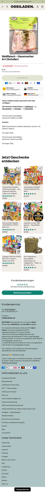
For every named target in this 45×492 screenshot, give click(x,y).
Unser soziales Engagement (11, 398)
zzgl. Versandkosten (14, 71)
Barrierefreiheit (7, 381)
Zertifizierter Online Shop (10, 385)
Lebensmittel (6, 446)
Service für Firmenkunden (11, 419)
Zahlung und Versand (9, 363)
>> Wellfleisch (28, 107)
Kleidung (5, 453)
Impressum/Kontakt (9, 378)
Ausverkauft (6, 433)
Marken (4, 480)
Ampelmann (6, 467)
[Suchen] (7, 6)
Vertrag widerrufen (22, 489)
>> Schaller (17, 109)
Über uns (5, 395)
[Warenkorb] (42, 6)
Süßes (4, 477)
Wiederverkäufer (7, 416)
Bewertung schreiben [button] (22, 293)
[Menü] (2, 6)
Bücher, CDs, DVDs (8, 460)
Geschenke (6, 443)
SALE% (4, 470)
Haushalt (5, 450)
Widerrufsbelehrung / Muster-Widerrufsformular (18, 409)
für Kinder (5, 474)
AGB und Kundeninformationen (12, 405)
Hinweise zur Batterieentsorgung (13, 422)
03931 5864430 (10, 309)
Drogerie (5, 456)
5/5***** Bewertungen (9, 388)
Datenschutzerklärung (9, 402)
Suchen (4, 426)
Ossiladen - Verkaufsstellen (11, 412)
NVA (3, 463)
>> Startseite (28, 109)
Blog (3, 429)
